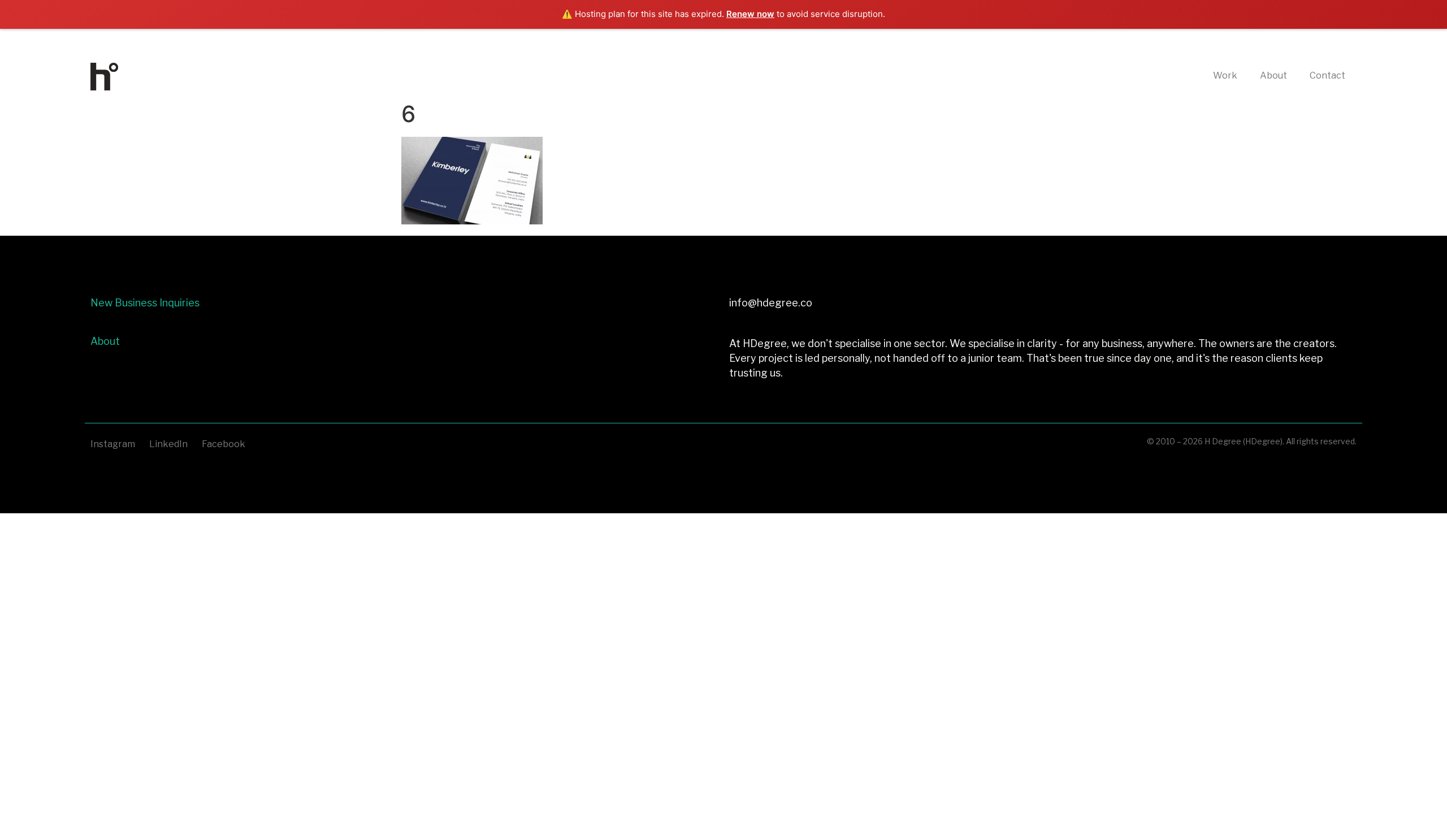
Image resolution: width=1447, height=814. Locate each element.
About (1273, 75)
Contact (1327, 75)
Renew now (750, 13)
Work (1225, 75)
